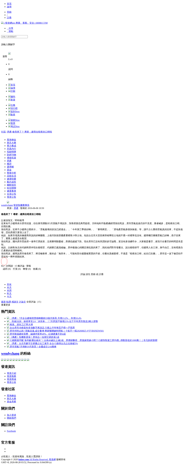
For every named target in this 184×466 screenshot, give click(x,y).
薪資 (13, 100)
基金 (9, 170)
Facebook (11, 431)
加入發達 (11, 415)
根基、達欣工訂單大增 (21, 324)
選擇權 (10, 167)
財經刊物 (11, 155)
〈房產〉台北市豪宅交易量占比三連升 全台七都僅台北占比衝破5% (43, 343)
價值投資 (11, 158)
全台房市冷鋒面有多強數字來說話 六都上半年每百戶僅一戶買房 (42, 327)
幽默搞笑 (11, 185)
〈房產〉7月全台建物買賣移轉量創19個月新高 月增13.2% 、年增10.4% (45, 318)
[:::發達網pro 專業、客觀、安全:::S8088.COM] (24, 23)
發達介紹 (11, 373)
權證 (9, 164)
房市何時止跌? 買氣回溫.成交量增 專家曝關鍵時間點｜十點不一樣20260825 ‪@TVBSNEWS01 (56, 331)
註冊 (9, 17)
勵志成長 (11, 182)
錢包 (13, 96)
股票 (13, 123)
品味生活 (11, 176)
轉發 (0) (26, 269)
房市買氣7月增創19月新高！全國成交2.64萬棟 (32, 346)
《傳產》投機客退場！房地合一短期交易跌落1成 (34, 337)
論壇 (9, 6)
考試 (15, 126)
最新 (3, 302)
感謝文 (15, 302)
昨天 (9, 293)
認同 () (6, 269)
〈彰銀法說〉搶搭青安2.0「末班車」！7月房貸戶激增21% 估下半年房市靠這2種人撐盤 (53, 321)
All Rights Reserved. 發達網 (37, 459)
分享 (10, 28)
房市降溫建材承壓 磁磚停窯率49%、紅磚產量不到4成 (37, 334)
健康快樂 (11, 179)
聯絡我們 (11, 418)
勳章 (13, 114)
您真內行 (11, 148)
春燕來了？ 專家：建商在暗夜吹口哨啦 (32, 132)
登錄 (9, 12)
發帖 (10, 31)
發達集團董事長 (21, 205)
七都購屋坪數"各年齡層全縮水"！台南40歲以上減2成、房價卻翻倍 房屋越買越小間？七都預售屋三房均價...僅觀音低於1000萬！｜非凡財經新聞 (83, 340)
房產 (9, 132)
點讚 (8, 302)
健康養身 (11, 191)
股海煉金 (11, 139)
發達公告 (11, 197)
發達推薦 (11, 376)
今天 (9, 296)
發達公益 (11, 382)
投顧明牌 (11, 151)
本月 (9, 287)
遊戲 (15, 120)
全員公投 (11, 194)
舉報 (28, 266)
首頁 (9, 3)
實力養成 (11, 145)
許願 (13, 91)
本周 (9, 290)
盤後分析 (11, 173)
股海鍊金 (11, 395)
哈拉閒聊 (11, 188)
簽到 (15, 111)
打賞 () (16, 269)
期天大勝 (11, 142)
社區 (3, 132)
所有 (9, 284)
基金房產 (11, 401)
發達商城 (11, 379)
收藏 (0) (36, 269)
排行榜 (14, 108)
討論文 (22, 302)
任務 (13, 105)
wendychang (7, 205)
